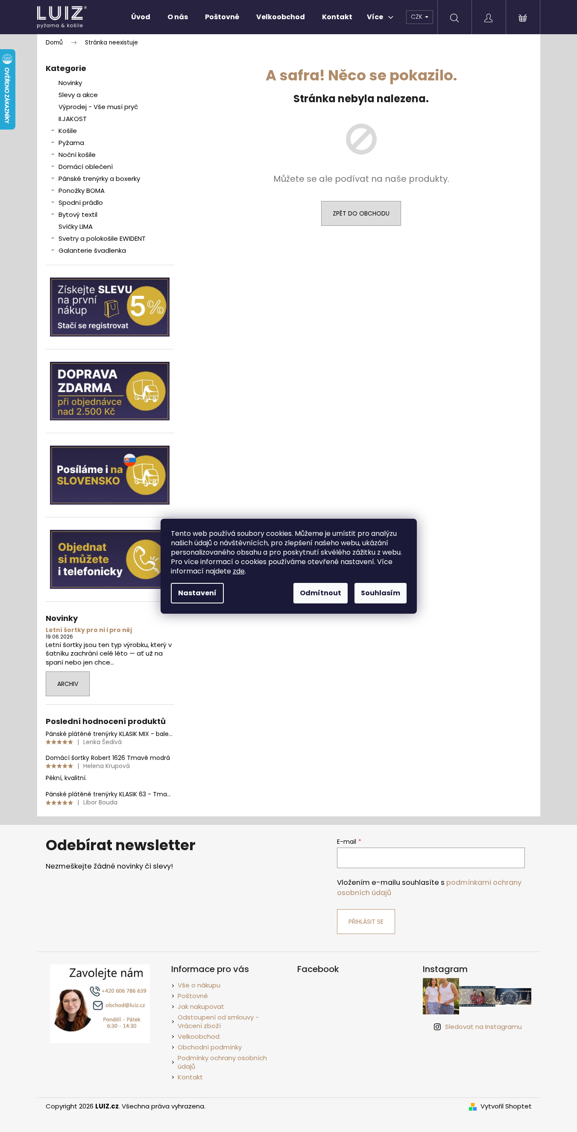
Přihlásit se (366, 921)
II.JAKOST (73, 118)
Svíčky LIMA (76, 226)
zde (239, 571)
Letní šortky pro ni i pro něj (89, 630)
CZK (417, 16)
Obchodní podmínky (210, 1047)
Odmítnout (320, 593)
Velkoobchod (199, 1036)
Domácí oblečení (86, 166)
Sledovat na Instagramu (483, 1026)
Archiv (67, 684)
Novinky (70, 82)
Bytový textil (78, 214)
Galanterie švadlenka (92, 250)
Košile (68, 130)
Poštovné (193, 995)
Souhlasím (380, 593)
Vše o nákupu (199, 985)
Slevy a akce (78, 94)
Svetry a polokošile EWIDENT (102, 238)
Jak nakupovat (201, 1006)
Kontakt (190, 1077)
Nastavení (197, 593)
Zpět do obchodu (361, 213)
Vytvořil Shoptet (506, 1106)
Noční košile (77, 154)
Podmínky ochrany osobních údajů (222, 1062)
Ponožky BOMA (82, 190)
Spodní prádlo (81, 202)
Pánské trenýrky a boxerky (99, 178)
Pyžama (71, 142)
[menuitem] (141, 17)
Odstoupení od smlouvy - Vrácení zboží (218, 1022)
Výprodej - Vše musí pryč (98, 106)
